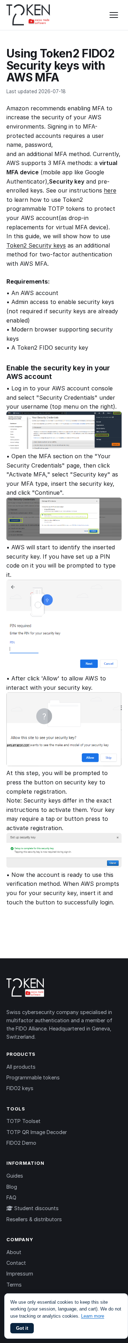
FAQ (11, 1197)
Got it (22, 1328)
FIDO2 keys (19, 1088)
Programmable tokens (33, 1077)
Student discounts (36, 1208)
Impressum (19, 1273)
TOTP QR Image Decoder (36, 1132)
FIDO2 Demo (21, 1143)
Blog (11, 1187)
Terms (14, 1285)
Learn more (92, 1316)
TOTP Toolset (23, 1121)
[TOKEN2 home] (28, 15)
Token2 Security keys (36, 245)
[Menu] (114, 15)
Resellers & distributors (34, 1219)
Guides (14, 1176)
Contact (16, 1263)
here (110, 190)
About (13, 1252)
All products (21, 1067)
